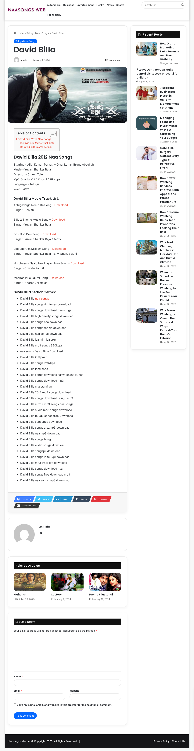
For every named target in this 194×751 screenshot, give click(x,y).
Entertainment (85, 4)
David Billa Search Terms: (37, 147)
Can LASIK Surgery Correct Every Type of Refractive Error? (169, 158)
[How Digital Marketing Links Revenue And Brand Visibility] (146, 49)
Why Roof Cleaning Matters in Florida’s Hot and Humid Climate (169, 252)
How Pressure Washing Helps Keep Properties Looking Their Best (169, 222)
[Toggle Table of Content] (51, 134)
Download (61, 205)
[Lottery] (67, 582)
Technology (54, 14)
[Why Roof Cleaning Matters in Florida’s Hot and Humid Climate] (146, 247)
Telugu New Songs (38, 33)
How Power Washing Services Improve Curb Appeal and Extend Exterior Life (169, 190)
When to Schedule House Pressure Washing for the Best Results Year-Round (169, 286)
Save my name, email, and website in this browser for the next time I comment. (64, 704)
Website (74, 690)
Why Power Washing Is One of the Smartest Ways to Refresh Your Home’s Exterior (169, 324)
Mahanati (20, 594)
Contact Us (178, 741)
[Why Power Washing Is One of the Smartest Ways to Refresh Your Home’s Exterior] (146, 315)
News (110, 4)
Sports (120, 4)
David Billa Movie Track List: (38, 143)
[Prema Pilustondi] (105, 582)
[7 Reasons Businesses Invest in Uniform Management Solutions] (146, 93)
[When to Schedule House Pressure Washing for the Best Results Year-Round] (146, 277)
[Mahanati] (30, 582)
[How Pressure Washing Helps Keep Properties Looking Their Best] (146, 217)
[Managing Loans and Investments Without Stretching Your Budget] (146, 123)
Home (20, 33)
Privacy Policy (161, 741)
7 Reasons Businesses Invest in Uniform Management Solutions (169, 98)
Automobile (54, 4)
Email (18, 690)
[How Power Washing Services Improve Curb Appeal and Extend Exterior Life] (146, 183)
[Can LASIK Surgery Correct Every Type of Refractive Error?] (146, 153)
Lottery (56, 594)
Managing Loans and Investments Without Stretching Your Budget (169, 128)
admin (23, 60)
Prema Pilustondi (101, 594)
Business (68, 4)
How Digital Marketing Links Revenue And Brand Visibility (169, 51)
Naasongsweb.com (19, 741)
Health (100, 4)
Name (18, 676)
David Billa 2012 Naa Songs (34, 139)
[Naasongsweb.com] (27, 10)
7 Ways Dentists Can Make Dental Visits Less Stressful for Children (157, 73)
